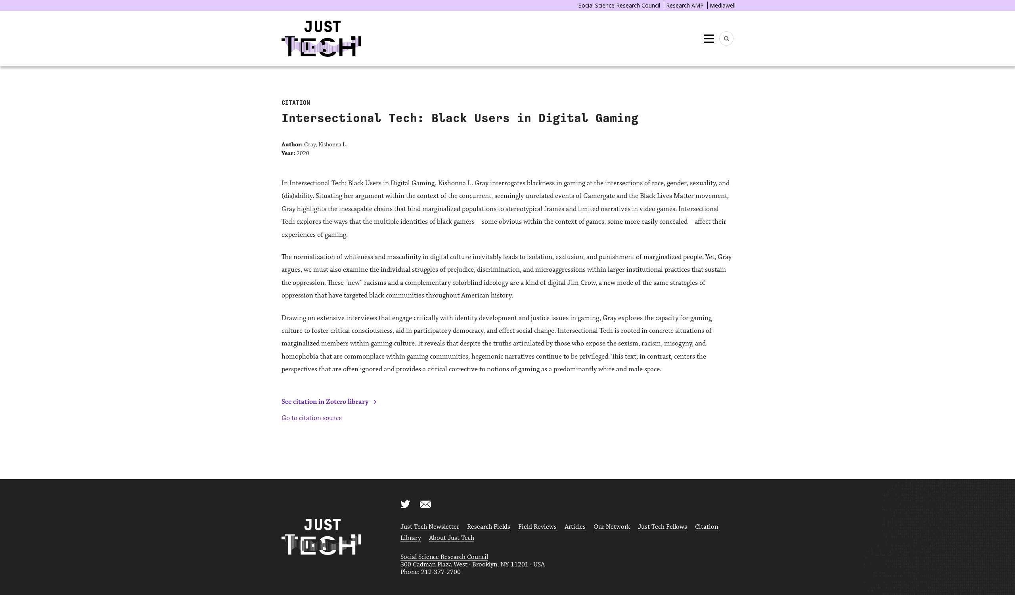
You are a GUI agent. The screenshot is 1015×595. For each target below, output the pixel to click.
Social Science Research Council (619, 5)
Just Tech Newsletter (429, 527)
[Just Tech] (321, 39)
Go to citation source (312, 418)
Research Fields (488, 527)
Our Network (612, 527)
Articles (575, 527)
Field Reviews (537, 527)
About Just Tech (451, 538)
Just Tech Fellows (662, 527)
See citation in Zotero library (325, 401)
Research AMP (685, 5)
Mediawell (722, 5)
